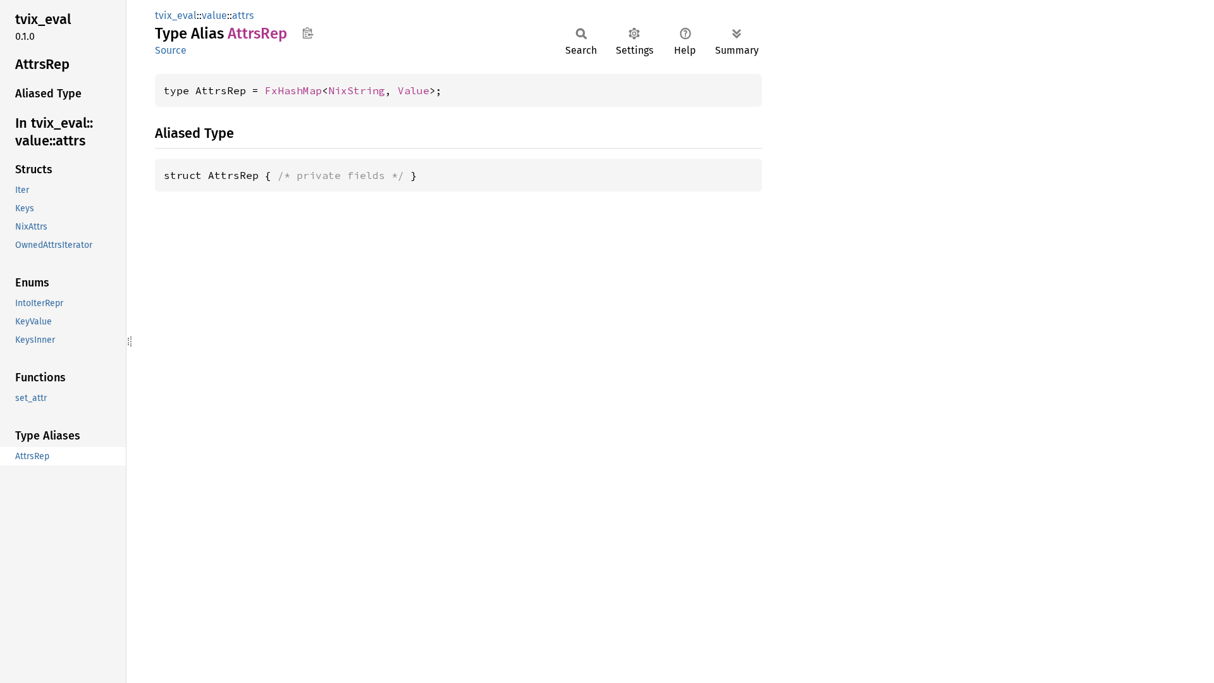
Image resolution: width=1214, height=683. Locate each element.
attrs (243, 15)
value (214, 15)
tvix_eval (176, 15)
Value (413, 90)
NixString (356, 90)
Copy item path (307, 33)
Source (171, 50)
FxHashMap (293, 90)
